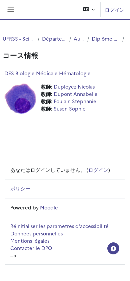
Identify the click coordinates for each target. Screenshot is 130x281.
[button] (89, 9)
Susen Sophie (70, 108)
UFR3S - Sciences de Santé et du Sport (19, 38)
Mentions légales (29, 240)
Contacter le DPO (31, 247)
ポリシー (20, 188)
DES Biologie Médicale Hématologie (47, 73)
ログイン (115, 9)
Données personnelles (36, 233)
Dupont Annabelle (76, 93)
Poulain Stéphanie (75, 101)
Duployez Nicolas (74, 86)
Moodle (49, 207)
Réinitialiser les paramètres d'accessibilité (59, 225)
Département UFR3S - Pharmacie (54, 38)
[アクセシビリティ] (113, 248)
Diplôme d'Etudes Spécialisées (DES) (105, 38)
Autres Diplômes (79, 38)
